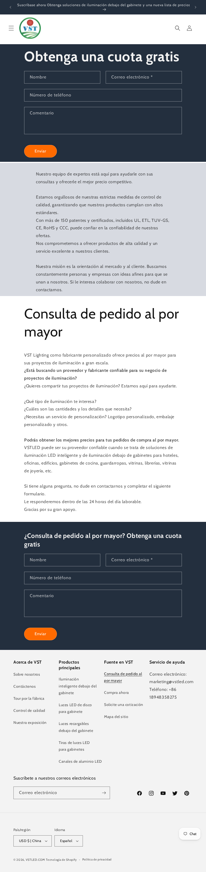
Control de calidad (29, 710)
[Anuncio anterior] (10, 7)
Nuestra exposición (30, 722)
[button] (11, 28)
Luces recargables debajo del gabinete (76, 727)
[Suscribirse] (104, 793)
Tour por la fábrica (28, 698)
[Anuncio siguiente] (195, 7)
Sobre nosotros (26, 674)
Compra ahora (116, 692)
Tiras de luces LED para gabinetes (74, 746)
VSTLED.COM (35, 860)
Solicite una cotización (123, 704)
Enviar (40, 151)
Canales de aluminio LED (80, 761)
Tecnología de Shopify (61, 860)
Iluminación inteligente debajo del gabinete (78, 686)
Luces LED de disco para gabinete (75, 708)
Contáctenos (24, 686)
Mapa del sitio (116, 716)
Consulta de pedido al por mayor (123, 677)
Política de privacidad (97, 859)
